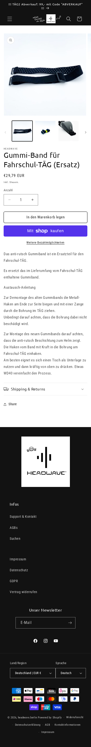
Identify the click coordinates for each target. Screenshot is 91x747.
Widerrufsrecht (74, 717)
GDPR (14, 581)
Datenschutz (19, 570)
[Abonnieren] (70, 622)
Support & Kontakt (23, 516)
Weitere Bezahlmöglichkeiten (45, 242)
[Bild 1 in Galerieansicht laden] (22, 131)
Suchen (15, 538)
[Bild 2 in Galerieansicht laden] (45, 131)
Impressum (18, 559)
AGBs (13, 528)
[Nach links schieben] (5, 132)
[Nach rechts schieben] (85, 132)
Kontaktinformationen (68, 724)
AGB (47, 724)
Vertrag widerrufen (23, 592)
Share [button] (12, 404)
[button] (9, 19)
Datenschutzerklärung (28, 724)
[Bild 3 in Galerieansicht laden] (68, 131)
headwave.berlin (27, 717)
